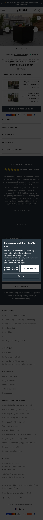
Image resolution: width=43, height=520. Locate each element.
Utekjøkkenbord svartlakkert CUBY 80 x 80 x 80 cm (23, 59)
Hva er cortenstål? (10, 447)
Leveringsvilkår (9, 328)
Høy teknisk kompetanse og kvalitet (18, 405)
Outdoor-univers (9, 376)
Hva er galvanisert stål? (12, 451)
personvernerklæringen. (14, 263)
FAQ (4, 336)
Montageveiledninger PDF (13, 340)
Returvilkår (7, 332)
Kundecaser (7, 393)
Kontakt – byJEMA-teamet (14, 315)
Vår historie (7, 353)
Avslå (21, 276)
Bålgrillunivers (8, 380)
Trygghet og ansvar (10, 426)
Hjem (4, 59)
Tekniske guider (9, 389)
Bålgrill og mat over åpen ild (14, 438)
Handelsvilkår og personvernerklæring (19, 324)
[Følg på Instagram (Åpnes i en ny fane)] (9, 497)
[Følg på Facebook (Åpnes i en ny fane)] (3, 497)
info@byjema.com (17, 477)
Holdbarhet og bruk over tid (14, 418)
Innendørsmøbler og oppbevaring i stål (19, 443)
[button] (21, 509)
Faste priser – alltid (11, 357)
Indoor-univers (8, 385)
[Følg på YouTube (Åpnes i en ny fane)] (21, 497)
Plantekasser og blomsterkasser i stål (19, 434)
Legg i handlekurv (21, 109)
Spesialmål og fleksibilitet (13, 422)
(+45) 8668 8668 (17, 474)
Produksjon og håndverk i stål (15, 413)
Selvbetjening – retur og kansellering (18, 320)
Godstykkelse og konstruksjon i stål (18, 409)
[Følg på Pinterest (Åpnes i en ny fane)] (15, 497)
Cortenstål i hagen (10, 430)
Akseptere (30, 268)
